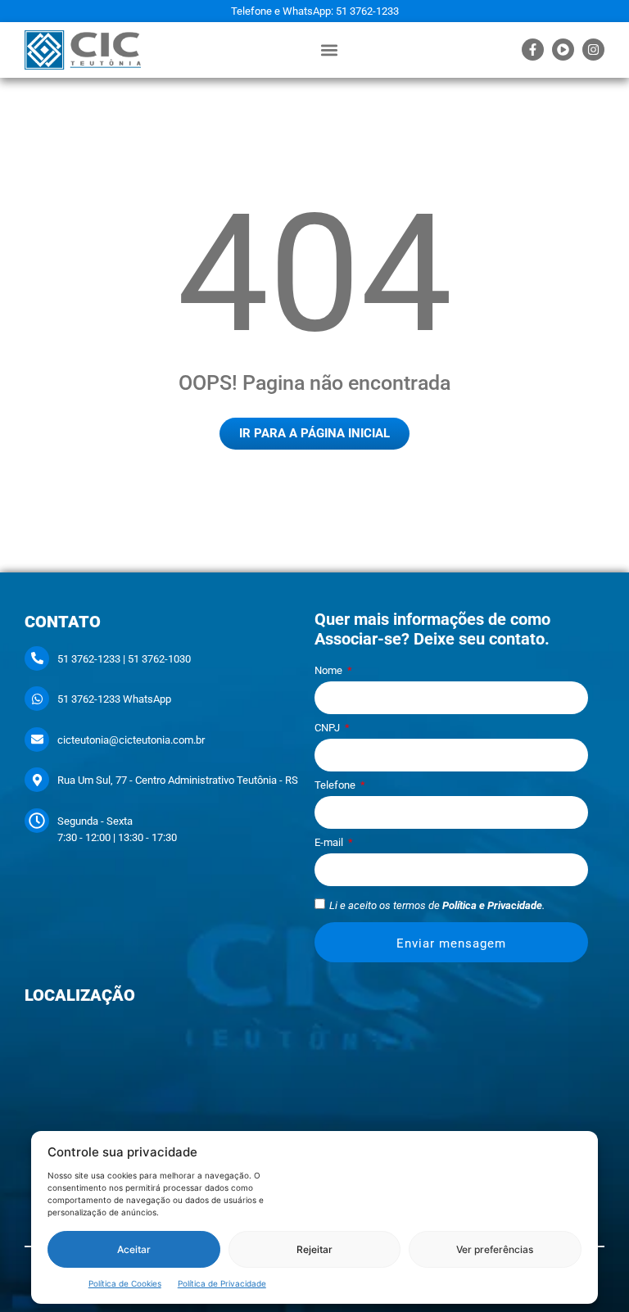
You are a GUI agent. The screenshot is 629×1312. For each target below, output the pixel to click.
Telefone (336, 785)
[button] (328, 49)
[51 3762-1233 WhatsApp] (37, 698)
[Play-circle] (563, 49)
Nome (329, 670)
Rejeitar (314, 1249)
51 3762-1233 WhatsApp (114, 699)
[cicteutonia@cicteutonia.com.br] (37, 739)
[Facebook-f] (533, 49)
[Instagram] (593, 49)
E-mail (330, 842)
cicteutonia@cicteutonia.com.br (131, 740)
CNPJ (328, 728)
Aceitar (134, 1249)
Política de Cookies (124, 1283)
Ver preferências (494, 1249)
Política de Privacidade (222, 1283)
